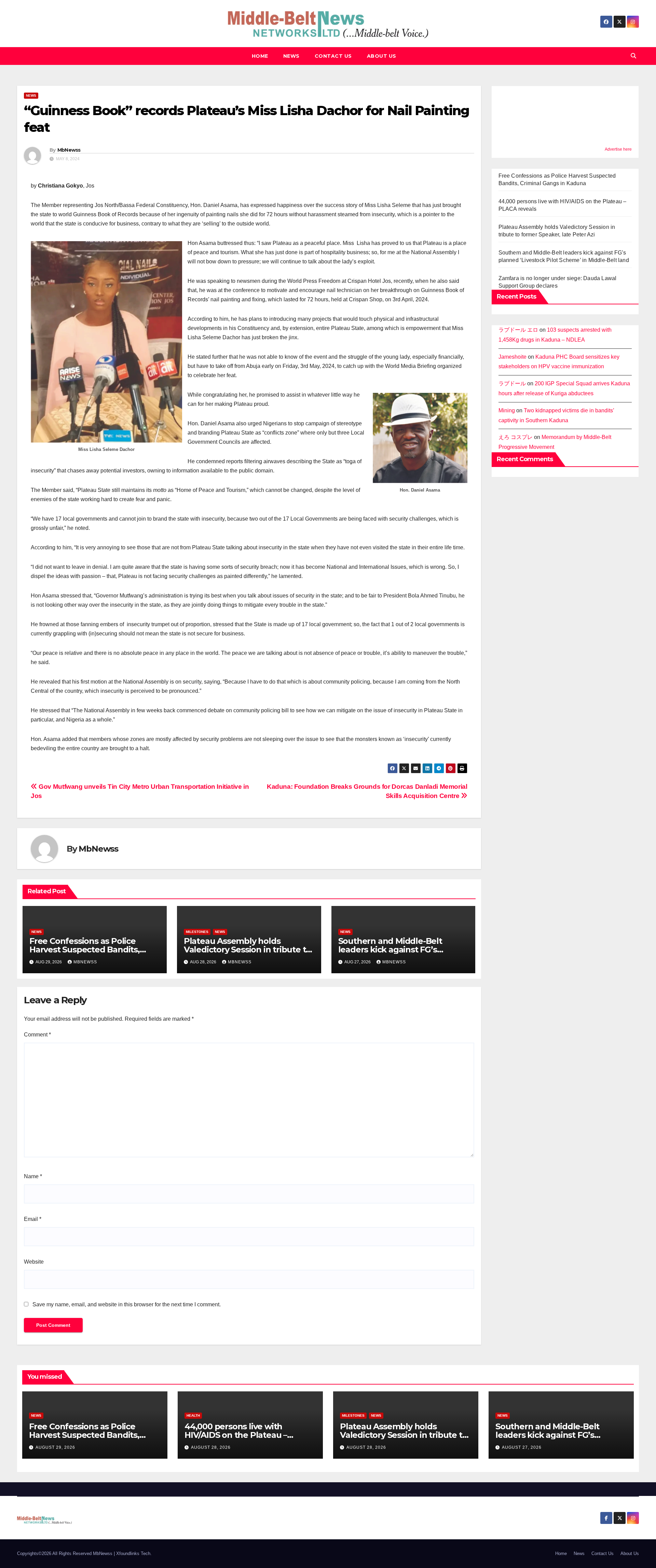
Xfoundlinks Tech (133, 1553)
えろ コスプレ (515, 437)
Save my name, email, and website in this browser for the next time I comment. (126, 1304)
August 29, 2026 (55, 1447)
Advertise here (618, 149)
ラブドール (512, 383)
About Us (381, 56)
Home (260, 56)
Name (33, 1176)
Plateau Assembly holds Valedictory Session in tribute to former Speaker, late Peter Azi (247, 949)
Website (34, 1262)
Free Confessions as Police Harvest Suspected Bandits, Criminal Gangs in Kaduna (84, 949)
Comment (37, 1034)
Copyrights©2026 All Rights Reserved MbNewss (65, 1553)
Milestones (197, 932)
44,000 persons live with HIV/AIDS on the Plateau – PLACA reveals (235, 1434)
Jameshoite (512, 356)
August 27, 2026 (522, 1447)
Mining (506, 410)
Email (32, 1219)
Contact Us (333, 56)
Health (193, 1415)
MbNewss (69, 150)
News (291, 56)
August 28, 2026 (211, 1447)
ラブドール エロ (518, 330)
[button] (633, 56)
